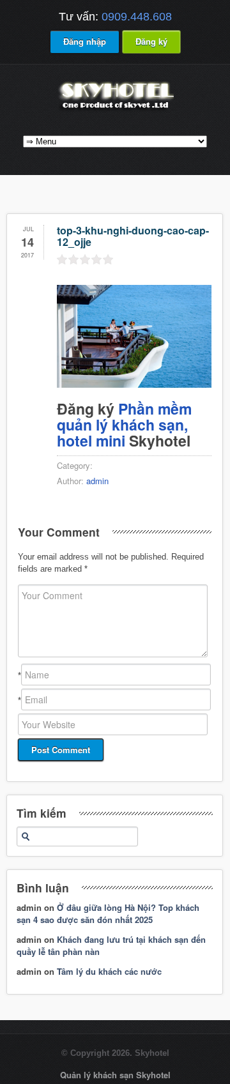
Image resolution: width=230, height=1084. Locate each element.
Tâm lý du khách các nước (109, 971)
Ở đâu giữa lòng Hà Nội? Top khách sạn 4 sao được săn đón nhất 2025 (108, 913)
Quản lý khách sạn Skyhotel (115, 1075)
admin (97, 481)
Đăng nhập (84, 41)
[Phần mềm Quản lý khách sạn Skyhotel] (115, 110)
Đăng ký (151, 41)
